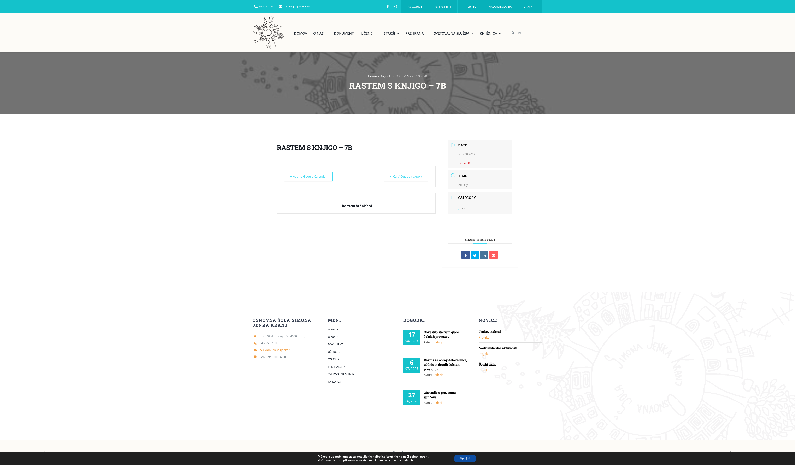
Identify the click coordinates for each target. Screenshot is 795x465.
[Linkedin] (484, 255)
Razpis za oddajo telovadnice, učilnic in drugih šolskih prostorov (445, 364)
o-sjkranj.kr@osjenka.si (276, 350)
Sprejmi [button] (465, 458)
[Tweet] (475, 255)
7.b (463, 209)
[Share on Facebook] (465, 255)
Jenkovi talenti (490, 331)
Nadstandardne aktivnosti (498, 348)
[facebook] (387, 6)
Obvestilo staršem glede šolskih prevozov (441, 334)
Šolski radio (487, 364)
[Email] (493, 255)
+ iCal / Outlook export (406, 176)
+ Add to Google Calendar (308, 176)
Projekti (484, 337)
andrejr (438, 342)
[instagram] (395, 6)
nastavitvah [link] (405, 460)
